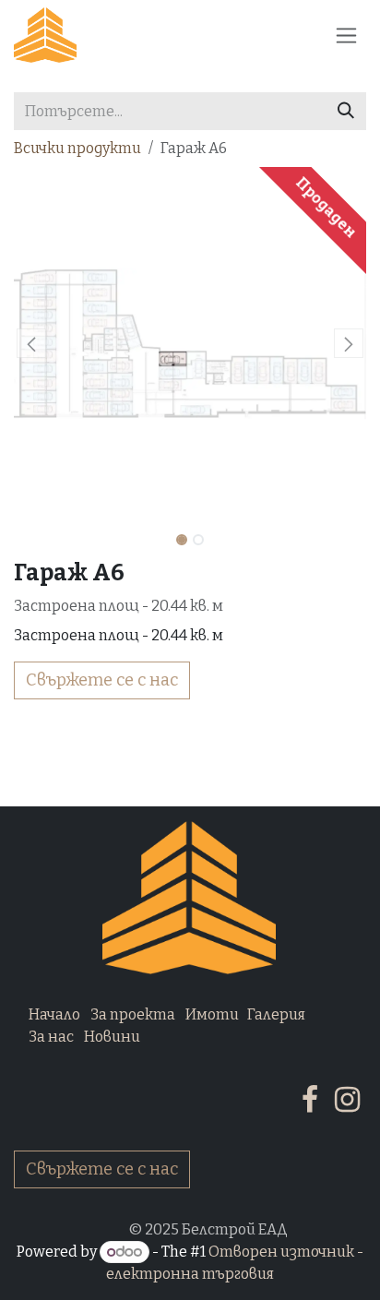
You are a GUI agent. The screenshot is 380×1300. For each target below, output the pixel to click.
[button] (31, 343)
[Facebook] (310, 1099)
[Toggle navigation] (346, 35)
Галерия (276, 1014)
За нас (51, 1036)
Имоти (212, 1014)
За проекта (132, 1014)
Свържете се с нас (102, 680)
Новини (112, 1036)
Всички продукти (77, 148)
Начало (54, 1014)
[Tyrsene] (346, 111)
